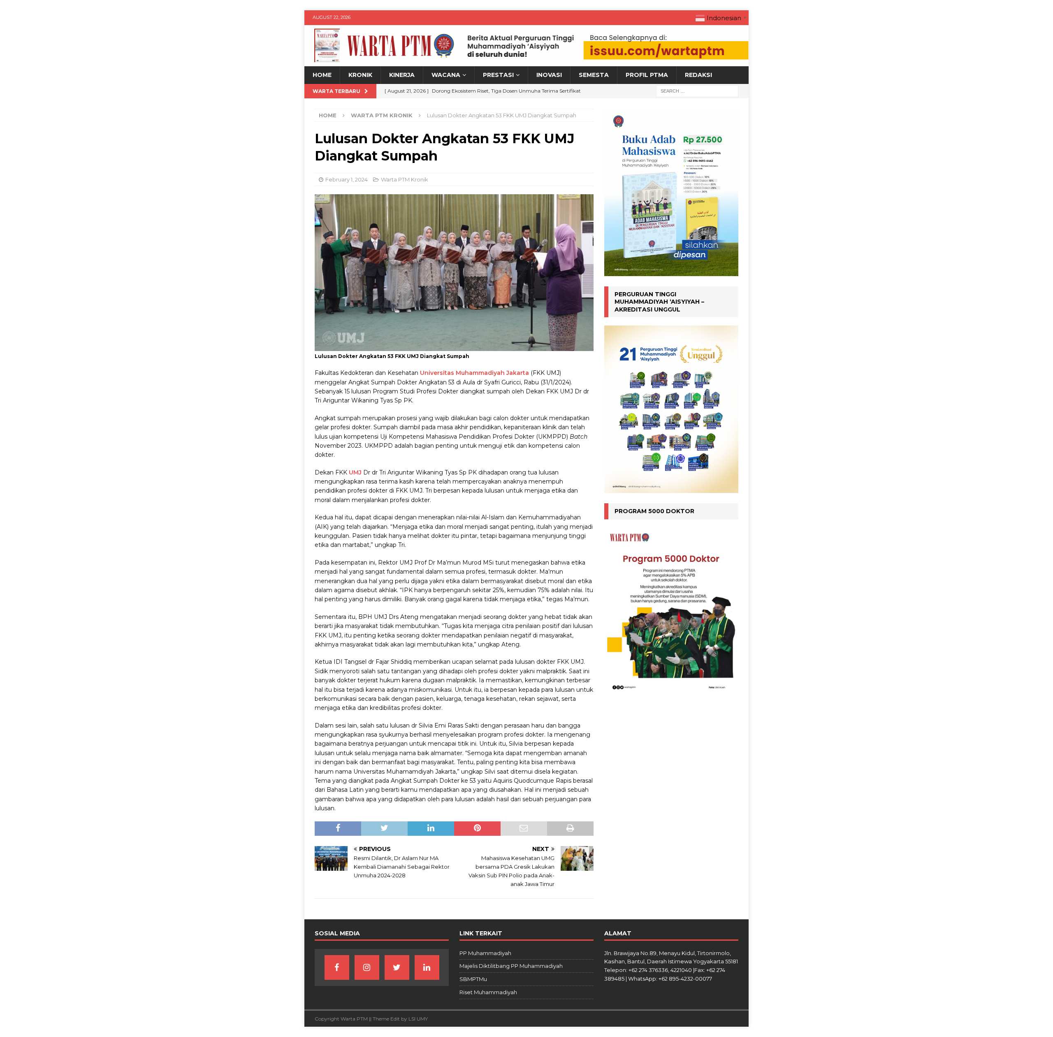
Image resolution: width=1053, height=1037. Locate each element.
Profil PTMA (647, 75)
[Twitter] (397, 967)
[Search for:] (697, 90)
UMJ (355, 472)
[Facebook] (337, 967)
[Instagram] (367, 967)
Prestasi (498, 75)
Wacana (445, 75)
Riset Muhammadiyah (488, 992)
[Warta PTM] (526, 61)
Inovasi (549, 75)
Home (322, 75)
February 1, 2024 (346, 179)
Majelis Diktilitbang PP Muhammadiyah (511, 966)
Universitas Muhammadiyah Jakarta (474, 373)
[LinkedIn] (427, 967)
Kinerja (402, 75)
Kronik (360, 75)
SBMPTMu (473, 979)
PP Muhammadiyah (485, 953)
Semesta (594, 75)
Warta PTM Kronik (404, 179)
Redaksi (698, 75)
